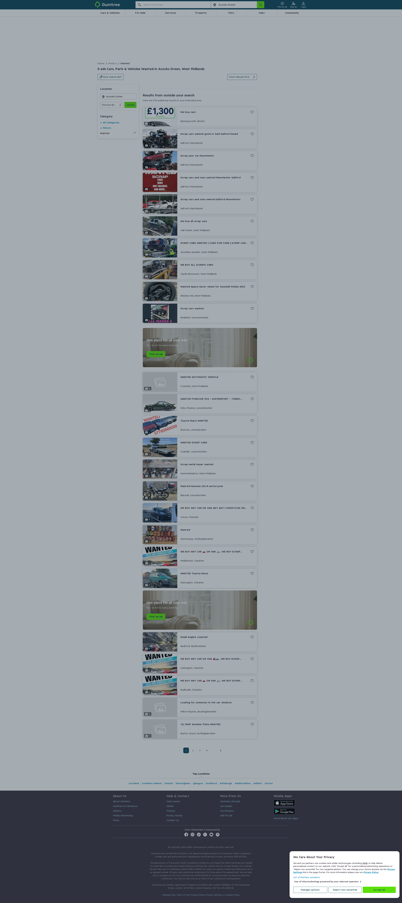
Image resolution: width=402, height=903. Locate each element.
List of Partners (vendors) (306, 877)
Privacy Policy (371, 872)
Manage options (310, 889)
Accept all (379, 889)
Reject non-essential (345, 889)
